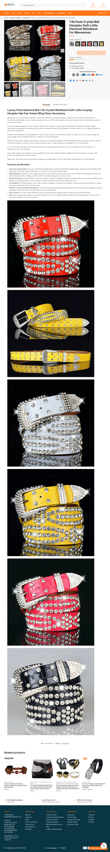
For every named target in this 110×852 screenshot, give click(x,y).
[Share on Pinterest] (80, 80)
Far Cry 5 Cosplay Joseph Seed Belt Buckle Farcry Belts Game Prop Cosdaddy (93, 785)
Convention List (30, 827)
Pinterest (91, 817)
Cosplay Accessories (15, 17)
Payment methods (51, 819)
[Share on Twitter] (77, 80)
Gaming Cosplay (72, 822)
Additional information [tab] (60, 104)
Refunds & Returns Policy (54, 824)
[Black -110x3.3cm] (71, 43)
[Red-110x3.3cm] (83, 43)
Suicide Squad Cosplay (72, 783)
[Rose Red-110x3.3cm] (89, 43)
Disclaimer (28, 829)
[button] (62, 50)
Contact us (28, 817)
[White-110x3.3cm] (95, 43)
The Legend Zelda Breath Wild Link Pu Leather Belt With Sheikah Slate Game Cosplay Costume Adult (41, 786)
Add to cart (91, 53)
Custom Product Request (54, 829)
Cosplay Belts (26, 17)
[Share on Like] (70, 80)
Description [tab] (46, 104)
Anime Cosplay (72, 817)
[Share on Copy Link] (92, 80)
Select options (16, 794)
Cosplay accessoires (73, 819)
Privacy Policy (29, 824)
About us (28, 815)
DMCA (27, 819)
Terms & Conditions (31, 822)
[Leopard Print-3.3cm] (77, 43)
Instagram (91, 819)
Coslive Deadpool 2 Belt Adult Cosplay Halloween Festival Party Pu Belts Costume (15, 785)
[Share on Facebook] (73, 80)
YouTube (91, 822)
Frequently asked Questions (55, 817)
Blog (47, 827)
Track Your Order (51, 815)
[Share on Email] (83, 80)
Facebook (91, 815)
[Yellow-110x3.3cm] (101, 43)
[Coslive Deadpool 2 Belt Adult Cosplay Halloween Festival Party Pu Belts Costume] (16, 768)
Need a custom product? (98, 848)
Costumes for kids (73, 824)
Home (6, 17)
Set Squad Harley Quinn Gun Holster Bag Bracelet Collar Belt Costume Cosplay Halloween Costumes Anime (68, 786)
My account (71, 815)
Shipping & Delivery (52, 822)
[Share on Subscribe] (86, 80)
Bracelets (59, 782)
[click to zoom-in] (34, 50)
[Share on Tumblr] (89, 80)
